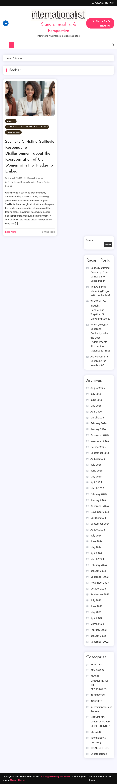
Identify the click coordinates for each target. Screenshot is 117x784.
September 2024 (99, 523)
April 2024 (96, 553)
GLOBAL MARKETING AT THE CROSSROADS (99, 683)
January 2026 (98, 429)
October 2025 (98, 447)
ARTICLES (11, 121)
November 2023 (99, 582)
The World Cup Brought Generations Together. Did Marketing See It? (100, 310)
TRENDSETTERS (13, 132)
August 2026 (97, 388)
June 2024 (96, 541)
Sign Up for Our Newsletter (103, 23)
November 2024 (99, 511)
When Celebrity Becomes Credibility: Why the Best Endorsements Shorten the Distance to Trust (100, 337)
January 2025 (98, 500)
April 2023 (96, 618)
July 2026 (95, 393)
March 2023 (97, 623)
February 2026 (98, 423)
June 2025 (96, 470)
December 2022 (99, 641)
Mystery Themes (18, 780)
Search (89, 240)
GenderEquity (43, 182)
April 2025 (96, 482)
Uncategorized (98, 753)
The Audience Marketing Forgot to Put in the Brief (100, 291)
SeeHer (8, 186)
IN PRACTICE (97, 695)
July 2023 (95, 600)
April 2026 (96, 411)
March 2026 (97, 417)
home (92, 780)
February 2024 (98, 565)
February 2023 (98, 629)
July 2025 (95, 464)
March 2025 (97, 488)
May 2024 (95, 547)
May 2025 (95, 476)
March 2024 (97, 559)
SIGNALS (95, 731)
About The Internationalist (101, 776)
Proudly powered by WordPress (56, 776)
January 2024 (98, 570)
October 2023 (98, 588)
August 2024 (97, 529)
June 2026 (96, 399)
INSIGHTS (96, 701)
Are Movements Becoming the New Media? (99, 361)
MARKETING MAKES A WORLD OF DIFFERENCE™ (27, 127)
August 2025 (97, 458)
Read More (10, 232)
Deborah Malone (35, 178)
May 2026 (95, 405)
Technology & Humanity (98, 740)
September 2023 (99, 594)
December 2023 (99, 576)
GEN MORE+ (97, 670)
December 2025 (99, 435)
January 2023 (98, 635)
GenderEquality (28, 182)
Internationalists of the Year (101, 709)
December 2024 (99, 506)
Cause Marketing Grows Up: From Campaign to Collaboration (100, 274)
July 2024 (95, 535)
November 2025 (99, 441)
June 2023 (96, 606)
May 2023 (95, 612)
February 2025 (98, 494)
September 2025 (99, 452)
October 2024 (98, 517)
